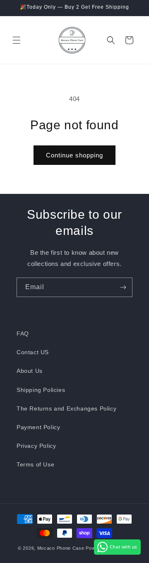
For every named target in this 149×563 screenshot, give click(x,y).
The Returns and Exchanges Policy (66, 408)
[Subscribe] (123, 287)
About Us (30, 370)
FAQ (23, 333)
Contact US (33, 352)
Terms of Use (35, 464)
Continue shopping (74, 155)
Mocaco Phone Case (60, 548)
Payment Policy (38, 427)
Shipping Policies (41, 390)
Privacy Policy (36, 445)
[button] (16, 40)
